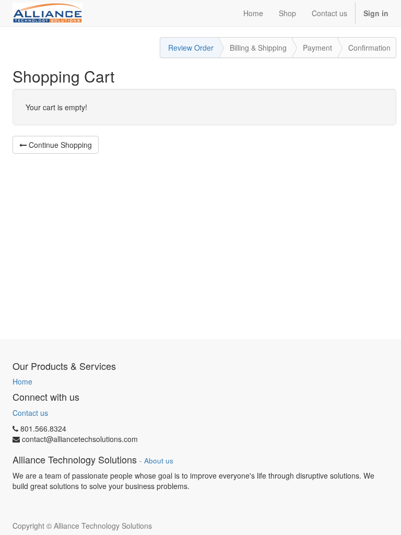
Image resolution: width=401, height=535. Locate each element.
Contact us (30, 413)
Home (22, 381)
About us (158, 461)
